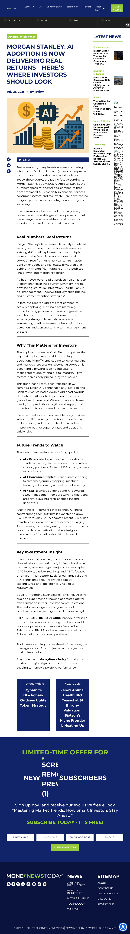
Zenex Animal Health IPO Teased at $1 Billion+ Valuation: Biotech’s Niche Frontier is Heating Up (72, 707)
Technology (72, 6)
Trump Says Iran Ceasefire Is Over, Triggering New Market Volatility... (102, 107)
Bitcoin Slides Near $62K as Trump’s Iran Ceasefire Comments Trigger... (101, 57)
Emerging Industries (74, 891)
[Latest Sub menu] (34, 7)
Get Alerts (117, 8)
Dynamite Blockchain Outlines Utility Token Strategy (33, 697)
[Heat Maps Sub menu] (104, 8)
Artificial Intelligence (22, 36)
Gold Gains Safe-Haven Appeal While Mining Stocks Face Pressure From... (102, 131)
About (102, 883)
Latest (28, 6)
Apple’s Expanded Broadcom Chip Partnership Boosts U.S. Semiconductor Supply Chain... (102, 156)
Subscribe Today (67, 847)
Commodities (54, 6)
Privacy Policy (108, 893)
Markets (86, 6)
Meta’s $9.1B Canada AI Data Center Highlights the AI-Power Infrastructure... (102, 84)
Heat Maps (98, 8)
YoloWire (74, 908)
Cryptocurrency (101, 47)
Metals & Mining (101, 121)
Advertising (106, 904)
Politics (97, 97)
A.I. (40, 6)
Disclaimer (105, 899)
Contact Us (105, 888)
